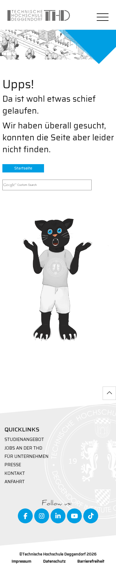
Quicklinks (22, 429)
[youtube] (74, 515)
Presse (12, 465)
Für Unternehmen (26, 456)
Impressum (21, 561)
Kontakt (14, 473)
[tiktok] (90, 515)
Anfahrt (14, 482)
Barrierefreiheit (90, 561)
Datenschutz (54, 561)
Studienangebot (24, 439)
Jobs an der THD (23, 448)
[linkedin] (58, 515)
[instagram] (41, 515)
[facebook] (25, 515)
